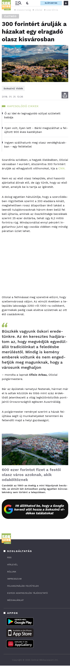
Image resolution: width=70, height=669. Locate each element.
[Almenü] (18, 3)
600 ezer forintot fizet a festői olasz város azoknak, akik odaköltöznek (31, 474)
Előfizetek (51, 3)
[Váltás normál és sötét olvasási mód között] (27, 3)
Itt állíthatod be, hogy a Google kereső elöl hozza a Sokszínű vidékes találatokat (39, 509)
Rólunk (11, 571)
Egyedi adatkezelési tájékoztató (27, 593)
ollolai (38, 9)
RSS (9, 557)
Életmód (10, 16)
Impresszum (14, 579)
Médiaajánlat (15, 600)
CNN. (61, 168)
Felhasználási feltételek (23, 586)
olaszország (24, 9)
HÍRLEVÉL (12, 564)
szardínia (52, 9)
